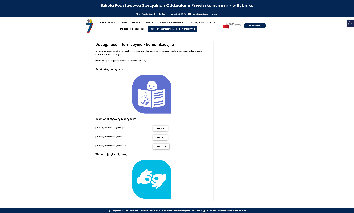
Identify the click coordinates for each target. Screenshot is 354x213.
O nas (124, 22)
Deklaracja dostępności (132, 29)
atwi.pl (242, 210)
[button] (350, 23)
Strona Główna (107, 22)
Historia (136, 22)
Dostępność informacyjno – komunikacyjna (172, 29)
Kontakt (150, 22)
